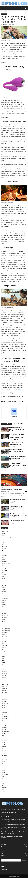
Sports (3, 757)
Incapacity (4, 673)
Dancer (4, 600)
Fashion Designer (6, 628)
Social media (5, 755)
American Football (6, 538)
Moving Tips (5, 703)
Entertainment (5, 615)
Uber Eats (21, 217)
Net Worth (4, 712)
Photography (5, 725)
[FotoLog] (14, 3)
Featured (4, 632)
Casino (4, 574)
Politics (4, 727)
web (3, 785)
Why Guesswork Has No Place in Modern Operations (13, 824)
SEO (3, 738)
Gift (3, 654)
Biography (4, 555)
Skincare (4, 746)
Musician (4, 707)
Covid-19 (4, 591)
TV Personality (5, 774)
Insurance (4, 677)
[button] (2, 8)
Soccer (3, 748)
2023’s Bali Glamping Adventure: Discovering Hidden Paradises (17, 465)
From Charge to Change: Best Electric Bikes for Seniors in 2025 (17, 458)
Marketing (4, 690)
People (4, 720)
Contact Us (4, 869)
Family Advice (5, 624)
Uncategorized (5, 778)
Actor (3, 533)
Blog (3, 557)
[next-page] (5, 470)
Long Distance (8, 401)
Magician (4, 688)
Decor (3, 602)
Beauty (4, 548)
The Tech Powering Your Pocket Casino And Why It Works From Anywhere (13, 820)
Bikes (3, 553)
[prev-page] (2, 470)
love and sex (14, 401)
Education (4, 613)
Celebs (4, 578)
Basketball (4, 546)
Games (4, 649)
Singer (3, 742)
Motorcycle (5, 699)
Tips (3, 403)
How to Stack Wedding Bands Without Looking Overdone (12, 837)
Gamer (4, 647)
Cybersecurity (5, 598)
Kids (3, 680)
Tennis (4, 766)
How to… (4, 669)
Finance (4, 634)
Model (3, 695)
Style (3, 761)
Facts (3, 619)
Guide (3, 656)
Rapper (4, 729)
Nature (4, 710)
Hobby (3, 664)
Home (2, 11)
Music (3, 705)
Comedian (4, 583)
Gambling (4, 645)
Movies (4, 701)
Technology (5, 763)
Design (4, 604)
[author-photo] (14, 414)
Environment (5, 617)
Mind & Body (5, 692)
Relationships (8, 11)
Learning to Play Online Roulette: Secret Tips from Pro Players (16, 429)
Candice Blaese (4, 491)
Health (3, 660)
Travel (3, 772)
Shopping (4, 740)
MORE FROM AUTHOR (18, 423)
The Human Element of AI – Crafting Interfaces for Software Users (17, 508)
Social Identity (5, 751)
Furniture (4, 643)
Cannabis (4, 570)
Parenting (4, 718)
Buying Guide (5, 568)
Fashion (4, 626)
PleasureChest (16, 153)
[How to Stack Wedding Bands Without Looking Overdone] (5, 522)
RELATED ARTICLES (6, 423)
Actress (4, 535)
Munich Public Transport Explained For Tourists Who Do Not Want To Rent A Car (13, 832)
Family (3, 621)
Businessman (5, 566)
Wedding (4, 787)
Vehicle (4, 781)
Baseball (4, 544)
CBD (3, 576)
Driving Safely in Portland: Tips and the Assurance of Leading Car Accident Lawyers (17, 451)
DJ (2, 609)
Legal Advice (5, 684)
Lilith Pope (5, 24)
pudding (3, 233)
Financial (4, 637)
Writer (3, 791)
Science (4, 735)
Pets (3, 723)
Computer (4, 587)
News (3, 714)
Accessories (5, 531)
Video (3, 783)
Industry (4, 675)
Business (4, 561)
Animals (4, 540)
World (3, 789)
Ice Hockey (4, 671)
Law (3, 682)
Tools (3, 770)
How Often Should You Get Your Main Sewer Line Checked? (16, 444)
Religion (4, 733)
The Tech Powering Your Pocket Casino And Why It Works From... (12, 489)
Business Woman (6, 563)
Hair (3, 658)
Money (4, 697)
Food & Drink (5, 639)
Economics (4, 611)
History (4, 662)
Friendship (4, 641)
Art (3, 542)
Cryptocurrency (6, 593)
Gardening (4, 652)
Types (3, 776)
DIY (3, 606)
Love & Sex (4, 686)
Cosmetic (4, 589)
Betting (4, 550)
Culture (4, 596)
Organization (5, 716)
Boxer (3, 559)
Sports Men (5, 759)
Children (4, 581)
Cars (3, 572)
